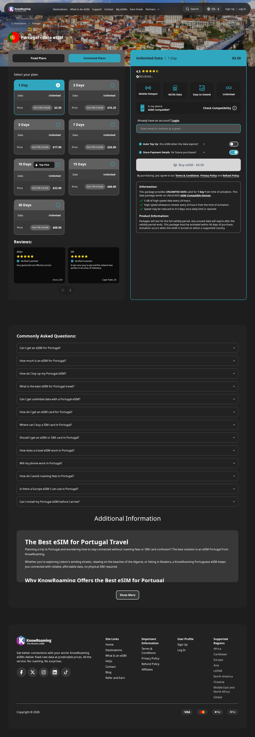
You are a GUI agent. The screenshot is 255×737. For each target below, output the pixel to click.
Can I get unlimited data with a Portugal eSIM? (50, 399)
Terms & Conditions (187, 175)
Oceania (219, 682)
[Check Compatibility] (234, 108)
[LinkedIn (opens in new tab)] (55, 672)
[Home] (19, 9)
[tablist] (66, 58)
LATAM (218, 671)
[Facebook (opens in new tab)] (21, 672)
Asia (216, 665)
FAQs (108, 661)
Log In (242, 9)
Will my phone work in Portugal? (41, 463)
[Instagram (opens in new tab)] (44, 672)
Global (218, 697)
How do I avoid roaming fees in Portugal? (47, 476)
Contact (110, 667)
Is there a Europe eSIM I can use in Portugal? (49, 489)
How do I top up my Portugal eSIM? (43, 373)
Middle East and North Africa (224, 690)
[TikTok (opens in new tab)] (66, 672)
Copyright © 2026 (28, 712)
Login (175, 120)
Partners (151, 9)
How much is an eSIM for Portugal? (43, 361)
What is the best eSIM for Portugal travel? (47, 386)
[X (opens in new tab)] (32, 672)
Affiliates (147, 669)
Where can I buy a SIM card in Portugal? (46, 425)
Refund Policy (231, 175)
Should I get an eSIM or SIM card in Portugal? (49, 437)
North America (223, 676)
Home (109, 644)
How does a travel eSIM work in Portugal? (47, 450)
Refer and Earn (115, 678)
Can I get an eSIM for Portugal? (40, 348)
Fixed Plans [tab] (38, 58)
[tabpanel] (66, 157)
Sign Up (230, 9)
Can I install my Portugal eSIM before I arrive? (49, 502)
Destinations (113, 650)
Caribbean (220, 654)
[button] (63, 290)
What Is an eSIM (116, 656)
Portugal (36, 23)
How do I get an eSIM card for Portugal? (46, 412)
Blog (108, 672)
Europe (218, 660)
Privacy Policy (208, 175)
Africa (217, 649)
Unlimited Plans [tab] (94, 58)
